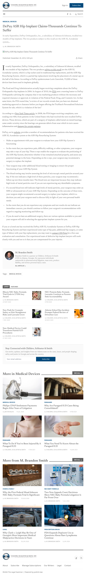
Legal (5, 529)
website (17, 132)
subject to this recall (53, 70)
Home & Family (8, 489)
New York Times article (25, 114)
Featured (14, 287)
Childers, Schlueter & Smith (57, 300)
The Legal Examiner (15, 572)
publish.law (38, 572)
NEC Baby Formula (51, 489)
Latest (6, 287)
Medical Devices (10, 21)
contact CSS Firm (59, 233)
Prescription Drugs (52, 529)
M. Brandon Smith (12, 46)
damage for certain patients (29, 126)
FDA (54, 92)
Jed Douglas (9, 412)
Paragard (48, 402)
